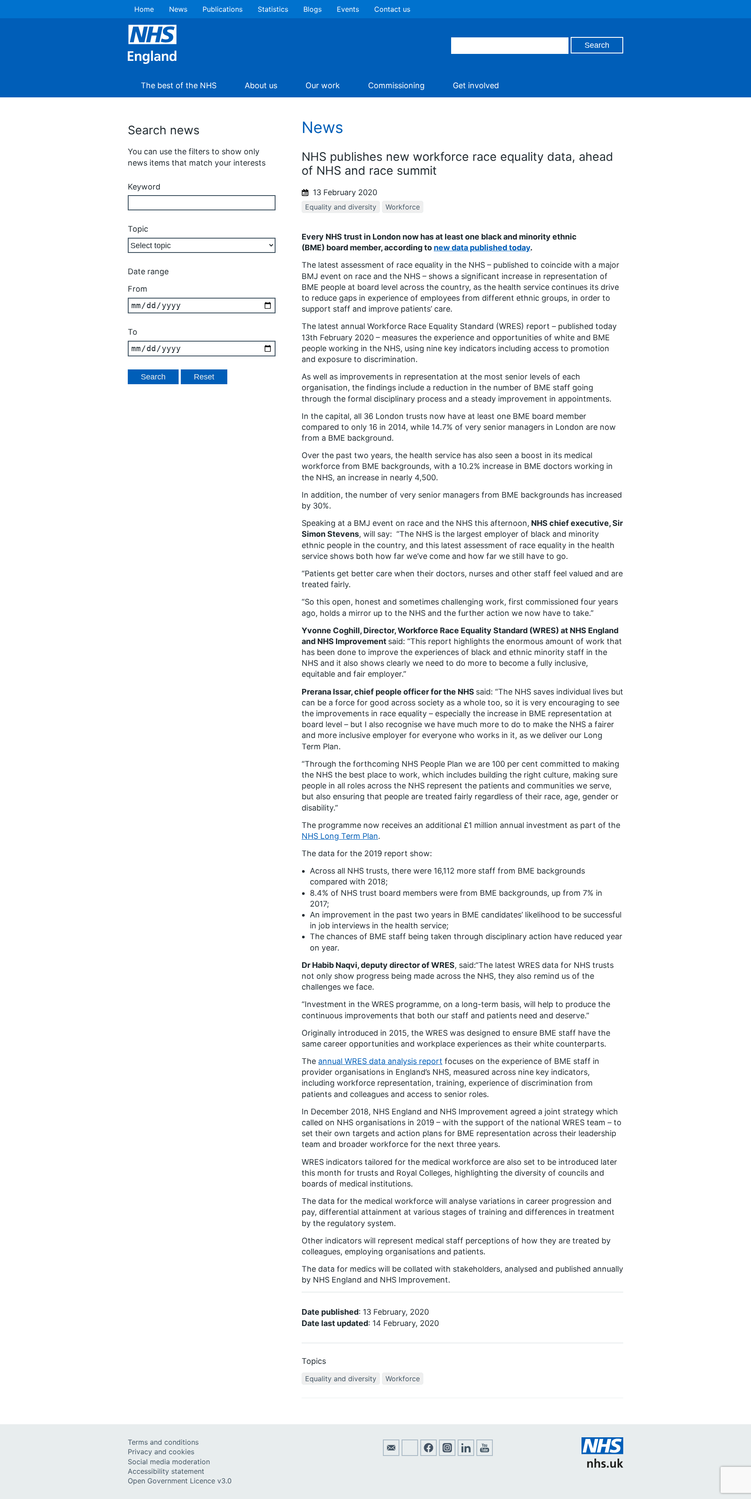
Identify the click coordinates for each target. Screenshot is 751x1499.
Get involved (476, 85)
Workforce (402, 207)
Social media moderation (169, 1461)
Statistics (273, 9)
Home (144, 9)
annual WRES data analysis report (380, 1061)
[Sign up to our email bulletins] (391, 1453)
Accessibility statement (166, 1471)
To (132, 331)
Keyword (144, 186)
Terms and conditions (163, 1442)
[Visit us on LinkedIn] (466, 1453)
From (137, 288)
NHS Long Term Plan (340, 836)
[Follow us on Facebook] (428, 1453)
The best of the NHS (178, 85)
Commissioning (396, 85)
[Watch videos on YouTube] (484, 1453)
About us (261, 85)
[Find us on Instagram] (447, 1453)
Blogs (312, 9)
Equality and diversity (340, 207)
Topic (138, 228)
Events (348, 9)
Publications (223, 9)
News (178, 9)
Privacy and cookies (161, 1451)
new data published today (482, 247)
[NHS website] (602, 1465)
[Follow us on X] (410, 1453)
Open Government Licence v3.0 (180, 1480)
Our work (323, 85)
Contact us (392, 9)
